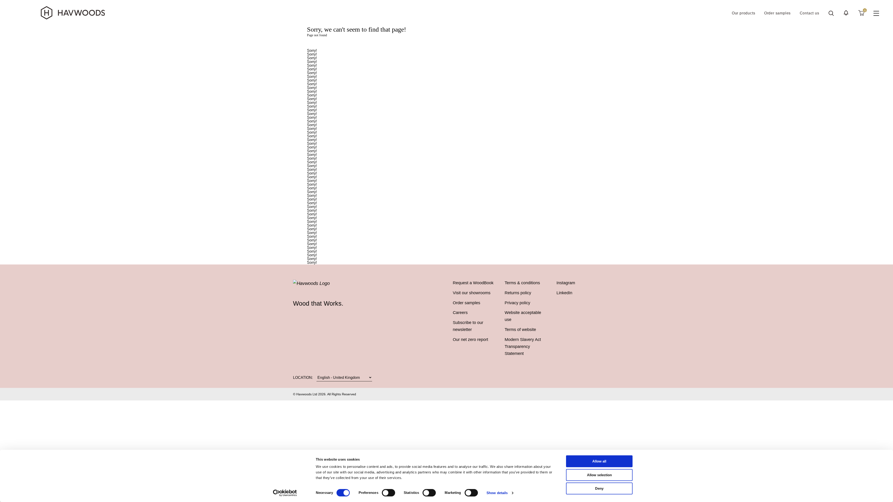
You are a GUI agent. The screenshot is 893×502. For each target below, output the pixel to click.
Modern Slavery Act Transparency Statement (523, 346)
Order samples (466, 303)
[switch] (388, 492)
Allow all (599, 461)
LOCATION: (303, 377)
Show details (497, 493)
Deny (599, 488)
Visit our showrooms (471, 293)
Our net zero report (470, 339)
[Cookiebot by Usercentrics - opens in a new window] (285, 492)
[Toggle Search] (831, 13)
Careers (460, 312)
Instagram (565, 283)
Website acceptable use (523, 316)
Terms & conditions (522, 283)
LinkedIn (564, 293)
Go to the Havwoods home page (446, 43)
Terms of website (520, 329)
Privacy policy (517, 303)
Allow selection (599, 475)
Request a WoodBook (473, 283)
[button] (846, 13)
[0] (861, 13)
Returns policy (518, 293)
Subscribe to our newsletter (468, 326)
